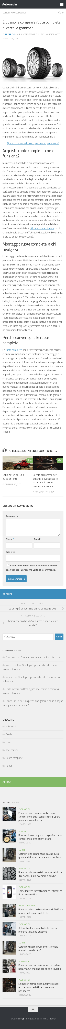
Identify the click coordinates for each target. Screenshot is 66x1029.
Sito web (10, 552)
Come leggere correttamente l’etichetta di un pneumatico (40, 892)
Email (37, 539)
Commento (12, 516)
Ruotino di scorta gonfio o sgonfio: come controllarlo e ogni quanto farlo (40, 837)
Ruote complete (14, 758)
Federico (10, 34)
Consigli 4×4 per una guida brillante (13, 477)
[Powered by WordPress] (23, 1019)
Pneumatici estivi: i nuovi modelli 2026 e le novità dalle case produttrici (40, 911)
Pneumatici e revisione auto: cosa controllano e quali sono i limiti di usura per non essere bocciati (39, 816)
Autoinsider (9, 4)
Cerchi (6, 12)
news (9, 742)
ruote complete (14, 350)
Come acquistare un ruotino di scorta (40, 657)
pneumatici (19, 12)
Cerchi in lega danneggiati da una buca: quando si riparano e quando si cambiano (40, 855)
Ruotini (9, 766)
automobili (11, 726)
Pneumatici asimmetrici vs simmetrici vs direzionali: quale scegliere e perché (40, 874)
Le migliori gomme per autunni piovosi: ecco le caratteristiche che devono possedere (45, 480)
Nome (10, 539)
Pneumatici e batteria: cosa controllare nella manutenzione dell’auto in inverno (39, 967)
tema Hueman (49, 1018)
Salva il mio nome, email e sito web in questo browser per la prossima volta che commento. (32, 567)
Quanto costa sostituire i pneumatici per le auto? (33, 143)
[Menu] (62, 4)
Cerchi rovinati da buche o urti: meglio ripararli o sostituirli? (38, 948)
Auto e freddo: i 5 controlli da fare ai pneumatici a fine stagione (37, 930)
